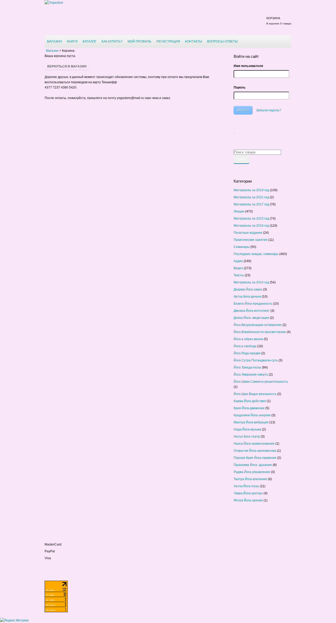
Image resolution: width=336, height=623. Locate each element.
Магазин (54, 41)
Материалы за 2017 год (251, 204)
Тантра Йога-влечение (250, 479)
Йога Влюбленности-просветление (260, 332)
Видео (238, 268)
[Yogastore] (54, 2)
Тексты (239, 275)
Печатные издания (248, 233)
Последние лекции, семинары (256, 254)
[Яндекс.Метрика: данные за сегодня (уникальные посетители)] (14, 620)
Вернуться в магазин (67, 66)
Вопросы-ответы (222, 41)
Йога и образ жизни (248, 339)
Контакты (193, 41)
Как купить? (112, 41)
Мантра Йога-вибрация (251, 422)
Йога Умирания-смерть (251, 374)
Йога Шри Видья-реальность (255, 394)
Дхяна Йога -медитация (251, 318)
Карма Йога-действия (250, 401)
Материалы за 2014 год (251, 282)
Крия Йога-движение (249, 408)
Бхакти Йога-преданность (253, 303)
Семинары (242, 247)
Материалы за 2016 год (251, 225)
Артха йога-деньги (247, 296)
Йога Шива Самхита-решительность (261, 381)
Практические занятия (250, 240)
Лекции (239, 211)
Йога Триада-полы (247, 367)
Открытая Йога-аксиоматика (255, 451)
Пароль (239, 87)
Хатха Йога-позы (246, 486)
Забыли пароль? (268, 110)
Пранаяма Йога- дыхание (253, 465)
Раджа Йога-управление (252, 472)
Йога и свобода (245, 346)
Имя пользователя (248, 66)
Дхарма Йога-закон (248, 289)
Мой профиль (139, 41)
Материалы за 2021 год (251, 197)
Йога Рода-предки (247, 353)
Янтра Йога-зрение (248, 500)
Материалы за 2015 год (251, 218)
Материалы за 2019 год (251, 190)
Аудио (238, 261)
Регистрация (168, 41)
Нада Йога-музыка (247, 429)
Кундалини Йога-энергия (252, 415)
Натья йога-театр (247, 436)
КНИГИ (72, 41)
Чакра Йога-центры (248, 493)
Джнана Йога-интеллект (252, 311)
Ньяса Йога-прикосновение (254, 443)
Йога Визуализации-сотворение (258, 325)
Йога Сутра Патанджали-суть (256, 360)
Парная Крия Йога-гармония (255, 458)
